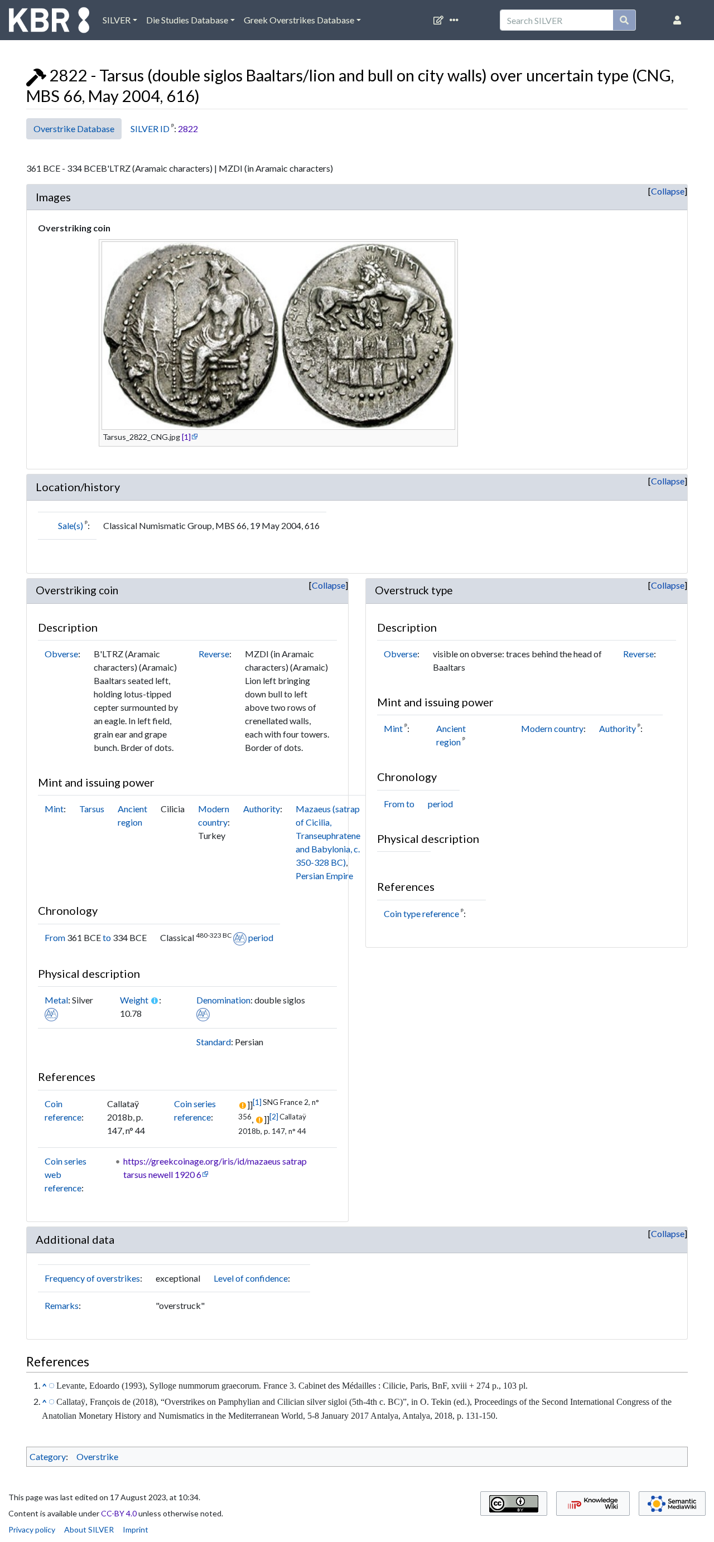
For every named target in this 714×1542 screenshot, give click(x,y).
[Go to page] (624, 20)
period (260, 937)
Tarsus (91, 808)
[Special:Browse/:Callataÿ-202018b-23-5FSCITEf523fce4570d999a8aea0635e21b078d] (52, 1401)
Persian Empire (324, 875)
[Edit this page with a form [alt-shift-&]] (440, 20)
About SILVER (89, 1529)
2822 (188, 128)
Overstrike (97, 1456)
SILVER (117, 19)
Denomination (223, 1000)
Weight (134, 1000)
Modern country (552, 728)
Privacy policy (31, 1529)
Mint (54, 808)
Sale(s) (70, 525)
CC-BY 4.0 (119, 1513)
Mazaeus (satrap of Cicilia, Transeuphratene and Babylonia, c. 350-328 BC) (328, 835)
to (107, 937)
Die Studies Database (187, 19)
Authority (261, 808)
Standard (213, 1041)
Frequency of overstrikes (92, 1278)
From (55, 937)
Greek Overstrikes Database (299, 19)
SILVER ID (150, 128)
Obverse (61, 653)
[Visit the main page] (49, 23)
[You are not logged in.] (679, 20)
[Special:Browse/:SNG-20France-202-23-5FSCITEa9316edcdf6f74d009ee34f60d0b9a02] (52, 1385)
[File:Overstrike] (36, 75)
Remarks (62, 1305)
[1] (186, 437)
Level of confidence (251, 1278)
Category (48, 1456)
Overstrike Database (73, 128)
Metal (56, 1000)
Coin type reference (421, 913)
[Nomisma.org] (240, 937)
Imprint (135, 1529)
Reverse (214, 653)
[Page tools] (456, 20)
